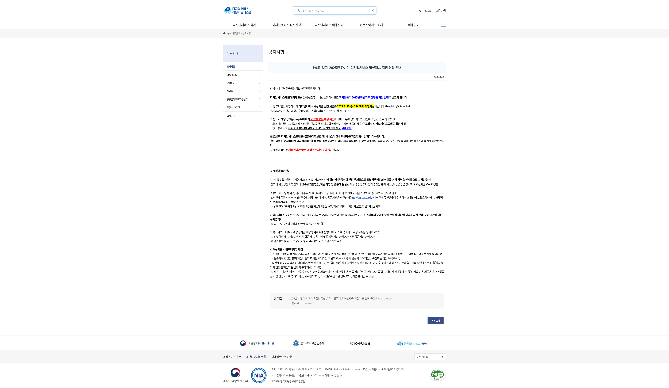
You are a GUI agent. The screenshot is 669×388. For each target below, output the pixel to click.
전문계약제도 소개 (371, 24)
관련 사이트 (422, 356)
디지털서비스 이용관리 (329, 24)
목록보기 (435, 320)
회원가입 (441, 10)
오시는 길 (231, 115)
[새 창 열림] (257, 343)
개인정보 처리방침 (256, 357)
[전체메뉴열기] (443, 25)
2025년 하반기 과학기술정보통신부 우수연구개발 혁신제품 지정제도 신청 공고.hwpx (335, 298)
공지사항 (231, 66)
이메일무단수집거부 (282, 357)
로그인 (428, 10)
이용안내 (413, 24)
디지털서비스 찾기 (244, 24)
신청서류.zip (296, 303)
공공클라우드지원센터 (237, 99)
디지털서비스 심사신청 (286, 24)
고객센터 (231, 83)
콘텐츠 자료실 (233, 107)
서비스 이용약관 (232, 357)
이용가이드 (232, 74)
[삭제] (372, 10)
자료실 (230, 91)
